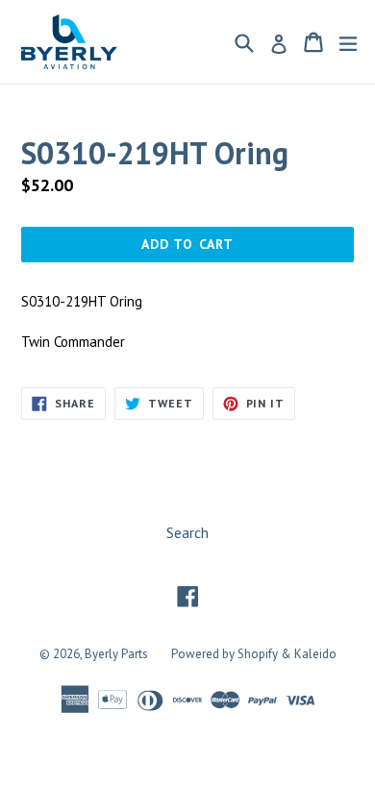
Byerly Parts (116, 654)
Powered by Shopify (224, 654)
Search (187, 532)
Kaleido (315, 654)
